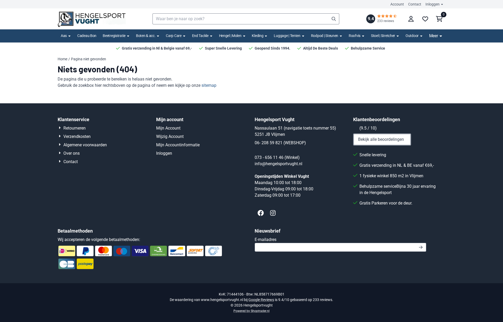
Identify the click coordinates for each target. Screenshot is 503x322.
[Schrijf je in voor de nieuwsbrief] (420, 247)
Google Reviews (261, 300)
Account (397, 4)
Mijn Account (168, 128)
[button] (411, 19)
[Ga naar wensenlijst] (425, 19)
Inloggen (432, 4)
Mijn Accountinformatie (178, 144)
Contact (414, 4)
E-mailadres (303, 239)
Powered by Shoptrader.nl (251, 311)
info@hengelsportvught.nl (278, 163)
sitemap (208, 85)
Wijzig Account (170, 136)
